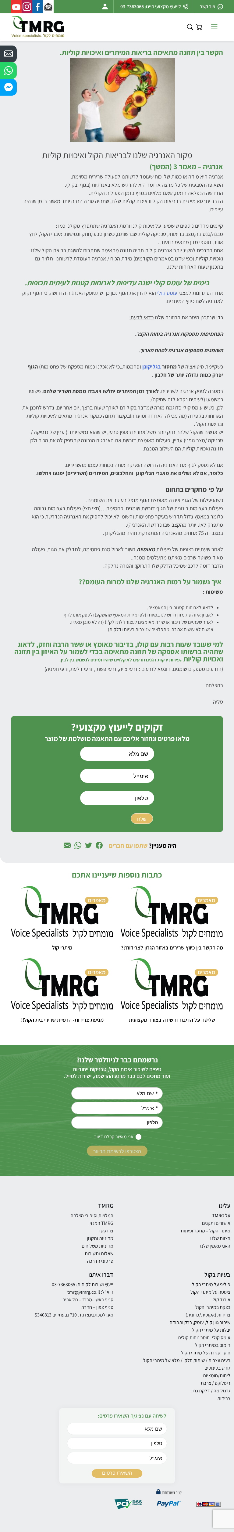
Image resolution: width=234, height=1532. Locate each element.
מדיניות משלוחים (97, 1246)
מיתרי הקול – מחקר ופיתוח (205, 1231)
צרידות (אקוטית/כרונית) (208, 1315)
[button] (8, 54)
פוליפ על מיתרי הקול (211, 1284)
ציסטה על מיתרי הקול (210, 1292)
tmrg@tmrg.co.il (83, 1292)
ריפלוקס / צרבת (215, 1383)
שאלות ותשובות (99, 1253)
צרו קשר (105, 1231)
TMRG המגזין (100, 1223)
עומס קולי (167, 292)
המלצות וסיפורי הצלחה (92, 1215)
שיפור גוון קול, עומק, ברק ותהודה (200, 1322)
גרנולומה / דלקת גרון (210, 1391)
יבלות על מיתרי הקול (211, 1330)
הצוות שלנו (220, 1238)
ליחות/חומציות (216, 1375)
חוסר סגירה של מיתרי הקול (205, 1353)
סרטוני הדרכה (100, 1261)
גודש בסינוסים (217, 1368)
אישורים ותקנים (216, 1223)
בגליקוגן (151, 366)
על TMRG (221, 1215)
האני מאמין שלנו (215, 1246)
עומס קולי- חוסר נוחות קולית (204, 1337)
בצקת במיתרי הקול (212, 1307)
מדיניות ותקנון (100, 1238)
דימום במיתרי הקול (212, 1345)
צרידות (223, 1398)
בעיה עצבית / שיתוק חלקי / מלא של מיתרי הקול (186, 1360)
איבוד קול (221, 1299)
